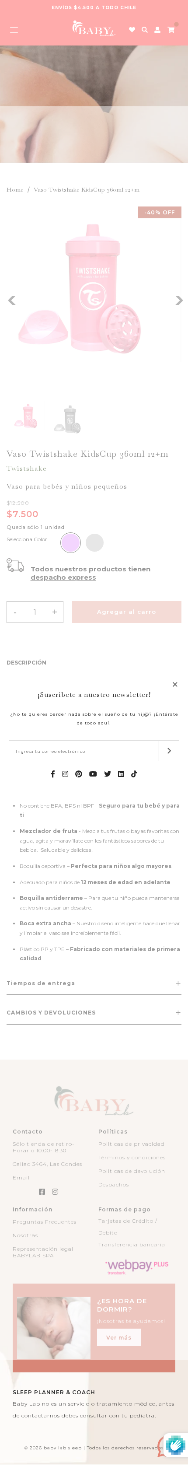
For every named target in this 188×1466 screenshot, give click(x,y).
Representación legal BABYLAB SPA (43, 1252)
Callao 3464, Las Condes (47, 1164)
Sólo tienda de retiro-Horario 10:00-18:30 (44, 1147)
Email (21, 1177)
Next (177, 299)
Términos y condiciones (132, 1157)
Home (15, 189)
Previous (11, 299)
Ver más (119, 1337)
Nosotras (25, 1235)
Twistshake (27, 468)
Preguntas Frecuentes (45, 1221)
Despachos (113, 1184)
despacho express (63, 577)
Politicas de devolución (131, 1171)
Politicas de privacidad (131, 1144)
